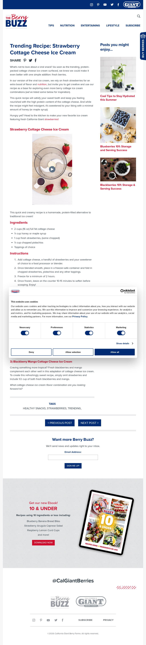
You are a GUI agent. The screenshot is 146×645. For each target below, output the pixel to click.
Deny (31, 352)
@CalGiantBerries (73, 581)
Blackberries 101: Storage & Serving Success (117, 187)
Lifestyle (112, 25)
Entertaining (90, 25)
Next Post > (90, 423)
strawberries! (51, 119)
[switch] (57, 333)
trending (74, 408)
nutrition (42, 84)
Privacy (108, 620)
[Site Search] (138, 16)
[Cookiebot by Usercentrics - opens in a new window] (122, 291)
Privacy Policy (79, 316)
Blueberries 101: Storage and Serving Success (115, 148)
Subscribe (133, 25)
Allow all (114, 352)
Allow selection (73, 352)
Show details (122, 343)
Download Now (43, 542)
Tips (51, 25)
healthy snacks (34, 408)
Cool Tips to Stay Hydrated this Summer (117, 98)
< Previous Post (60, 423)
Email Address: (73, 452)
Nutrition (67, 25)
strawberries (56, 408)
